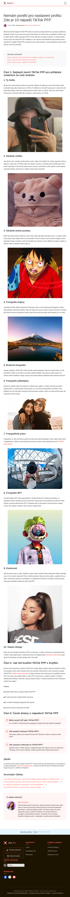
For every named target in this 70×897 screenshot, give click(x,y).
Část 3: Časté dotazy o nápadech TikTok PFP (22, 62)
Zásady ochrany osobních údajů (39, 893)
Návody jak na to (53, 854)
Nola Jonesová (29, 25)
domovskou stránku (26, 832)
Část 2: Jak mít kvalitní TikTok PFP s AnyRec (21, 60)
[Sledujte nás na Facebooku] (5, 877)
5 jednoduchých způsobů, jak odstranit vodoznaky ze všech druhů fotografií (31, 782)
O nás (27, 847)
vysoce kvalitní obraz (25, 766)
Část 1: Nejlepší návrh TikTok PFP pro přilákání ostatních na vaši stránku (30, 57)
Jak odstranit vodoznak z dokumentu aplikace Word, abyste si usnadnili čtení (31, 779)
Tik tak (38, 25)
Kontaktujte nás (31, 851)
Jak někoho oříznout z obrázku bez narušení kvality (22, 787)
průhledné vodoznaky (53, 655)
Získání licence (52, 851)
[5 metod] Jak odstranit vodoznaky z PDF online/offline (23, 785)
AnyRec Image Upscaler (20, 673)
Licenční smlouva (57, 893)
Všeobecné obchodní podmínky (17, 893)
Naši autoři (29, 854)
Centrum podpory (53, 847)
